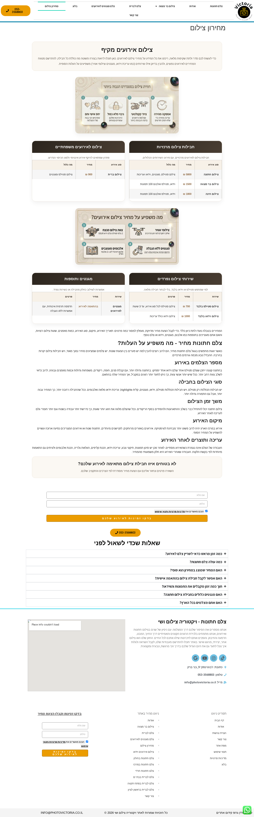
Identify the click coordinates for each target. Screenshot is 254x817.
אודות (192, 6)
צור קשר (133, 15)
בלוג (75, 6)
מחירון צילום (51, 6)
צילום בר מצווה (167, 6)
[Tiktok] (222, 658)
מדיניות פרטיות (176, 511)
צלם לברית (135, 6)
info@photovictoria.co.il (62, 812)
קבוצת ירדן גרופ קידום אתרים (234, 812)
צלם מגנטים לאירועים (103, 6)
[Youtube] (204, 658)
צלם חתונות (216, 6)
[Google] (195, 658)
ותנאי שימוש (161, 511)
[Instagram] (213, 658)
